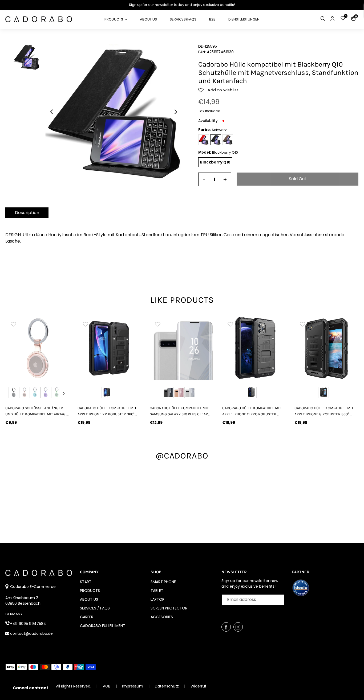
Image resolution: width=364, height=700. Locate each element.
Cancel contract (30, 688)
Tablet (157, 590)
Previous (11, 393)
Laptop (157, 599)
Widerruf (199, 686)
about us (89, 599)
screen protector (169, 608)
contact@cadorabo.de (31, 633)
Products (90, 590)
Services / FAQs (95, 608)
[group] (37, 348)
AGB (106, 686)
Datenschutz (167, 686)
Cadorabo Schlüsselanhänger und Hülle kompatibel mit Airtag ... (37, 411)
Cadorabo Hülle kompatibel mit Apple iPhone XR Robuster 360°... (107, 411)
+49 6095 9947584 (28, 623)
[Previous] (52, 112)
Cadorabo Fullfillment (102, 625)
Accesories (162, 617)
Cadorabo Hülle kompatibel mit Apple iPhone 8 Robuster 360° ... (323, 411)
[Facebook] (226, 627)
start (85, 581)
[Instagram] (238, 627)
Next (63, 393)
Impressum (133, 686)
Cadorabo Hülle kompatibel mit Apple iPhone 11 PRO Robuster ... (251, 411)
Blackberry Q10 (215, 162)
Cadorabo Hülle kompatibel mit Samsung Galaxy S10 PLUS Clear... (180, 411)
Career (86, 617)
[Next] (175, 112)
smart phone (163, 581)
